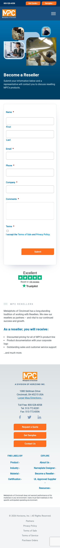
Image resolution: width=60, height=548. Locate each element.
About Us (44, 462)
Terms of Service (30, 535)
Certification (14, 479)
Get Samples (30, 435)
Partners (30, 521)
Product (14, 462)
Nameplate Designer (44, 468)
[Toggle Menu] (53, 13)
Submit (37, 251)
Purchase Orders (30, 540)
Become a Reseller (44, 473)
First (8, 127)
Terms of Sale (24, 234)
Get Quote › (33, 3)
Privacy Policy (43, 234)
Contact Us (30, 443)
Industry (14, 468)
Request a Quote (30, 427)
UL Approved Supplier (45, 479)
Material (14, 473)
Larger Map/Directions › (30, 398)
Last (8, 140)
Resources (44, 488)
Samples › (49, 3)
